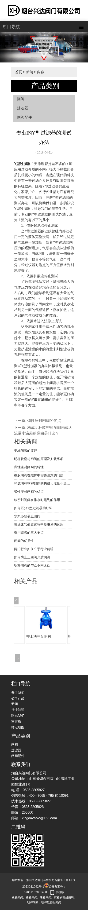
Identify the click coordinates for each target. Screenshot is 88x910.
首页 (18, 72)
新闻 (29, 72)
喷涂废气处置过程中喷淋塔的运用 (38, 524)
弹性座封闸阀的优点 (44, 421)
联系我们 (17, 715)
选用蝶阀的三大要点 (29, 532)
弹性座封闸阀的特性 (29, 467)
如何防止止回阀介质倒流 (32, 557)
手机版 (60, 892)
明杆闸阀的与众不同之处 (32, 565)
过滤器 (22, 108)
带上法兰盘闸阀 (38, 636)
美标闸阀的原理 (25, 451)
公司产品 (17, 698)
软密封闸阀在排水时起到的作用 (37, 500)
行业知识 (17, 710)
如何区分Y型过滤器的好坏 (33, 508)
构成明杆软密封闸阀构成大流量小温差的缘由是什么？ (43, 483)
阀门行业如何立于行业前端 (34, 549)
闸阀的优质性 (24, 541)
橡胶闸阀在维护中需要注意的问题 (38, 475)
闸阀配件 (24, 117)
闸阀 (20, 99)
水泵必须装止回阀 (27, 516)
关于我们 (17, 692)
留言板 (16, 721)
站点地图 (17, 727)
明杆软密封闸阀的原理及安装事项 (38, 459)
